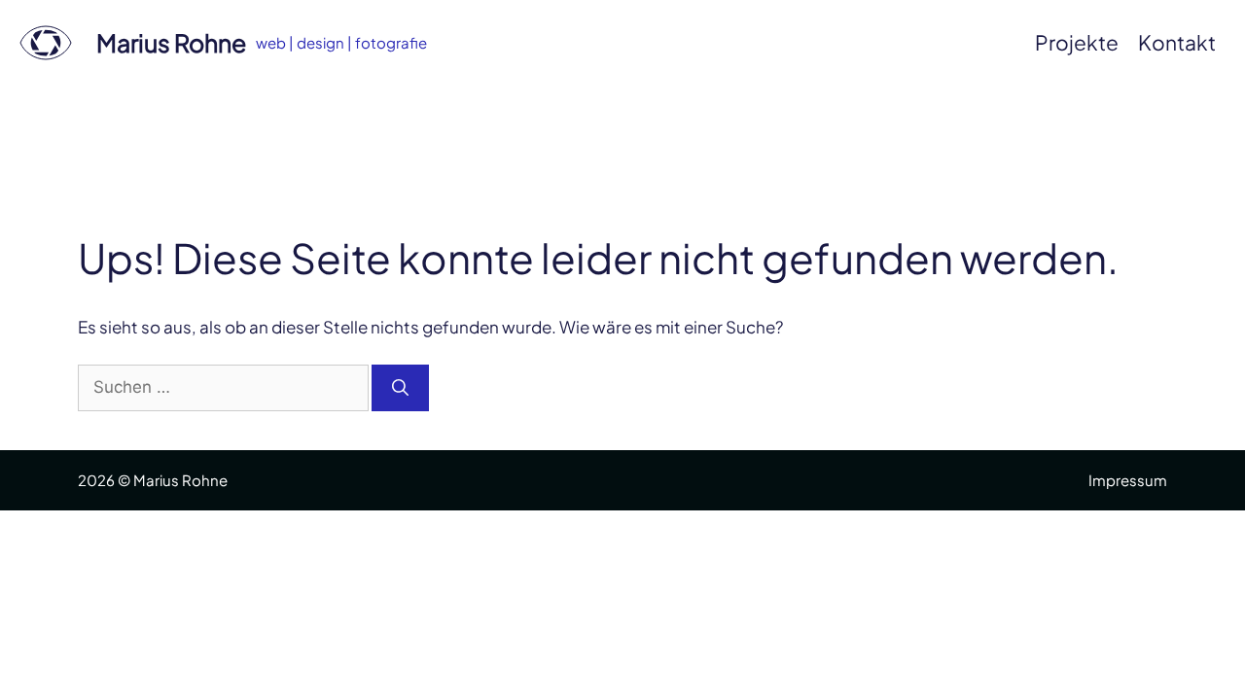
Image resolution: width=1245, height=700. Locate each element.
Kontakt (1177, 42)
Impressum (1127, 480)
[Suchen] (400, 388)
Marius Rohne (171, 42)
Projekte (1077, 42)
